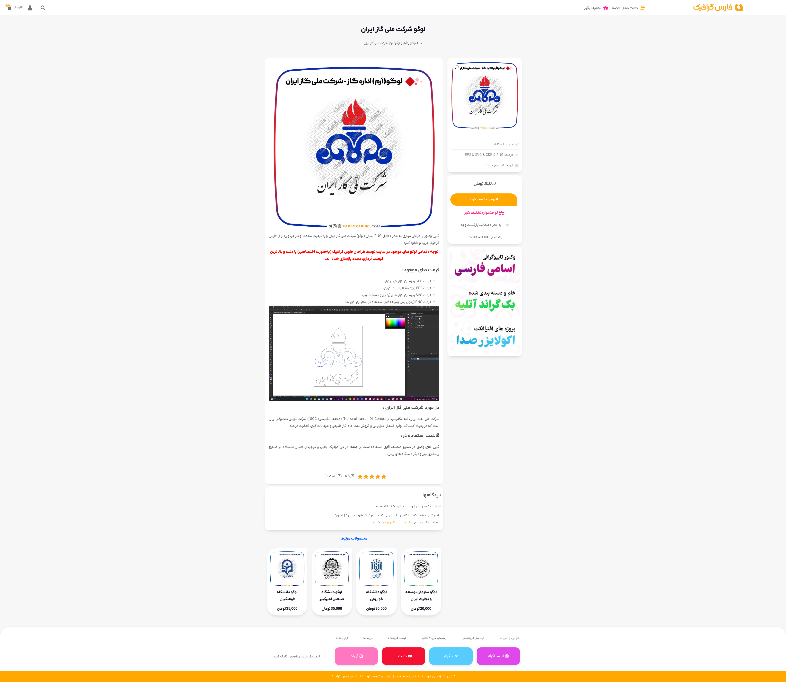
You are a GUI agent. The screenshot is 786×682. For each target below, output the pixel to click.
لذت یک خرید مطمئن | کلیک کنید (296, 656)
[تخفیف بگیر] (605, 7)
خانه (419, 43)
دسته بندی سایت (625, 7)
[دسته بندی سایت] (642, 7)
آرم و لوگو (401, 43)
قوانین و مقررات (509, 638)
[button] (43, 7)
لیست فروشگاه (397, 638)
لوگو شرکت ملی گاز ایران (393, 29)
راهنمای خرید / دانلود (433, 638)
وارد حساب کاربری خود (396, 522)
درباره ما (368, 638)
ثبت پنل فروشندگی (473, 638)
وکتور (411, 43)
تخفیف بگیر (593, 8)
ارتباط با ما (342, 638)
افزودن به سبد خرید (483, 199)
